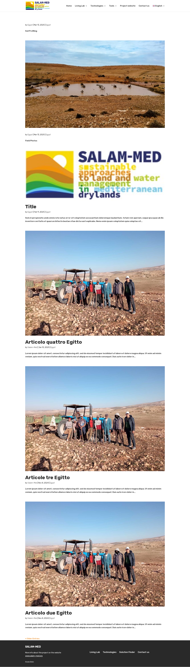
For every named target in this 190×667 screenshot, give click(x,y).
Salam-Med (32, 347)
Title (30, 207)
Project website (127, 6)
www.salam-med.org (34, 656)
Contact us (144, 6)
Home (69, 6)
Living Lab (80, 6)
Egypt (30, 25)
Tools (111, 6)
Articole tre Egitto (47, 477)
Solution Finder (127, 652)
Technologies (96, 6)
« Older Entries (32, 638)
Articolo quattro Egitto (53, 342)
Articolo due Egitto (48, 613)
